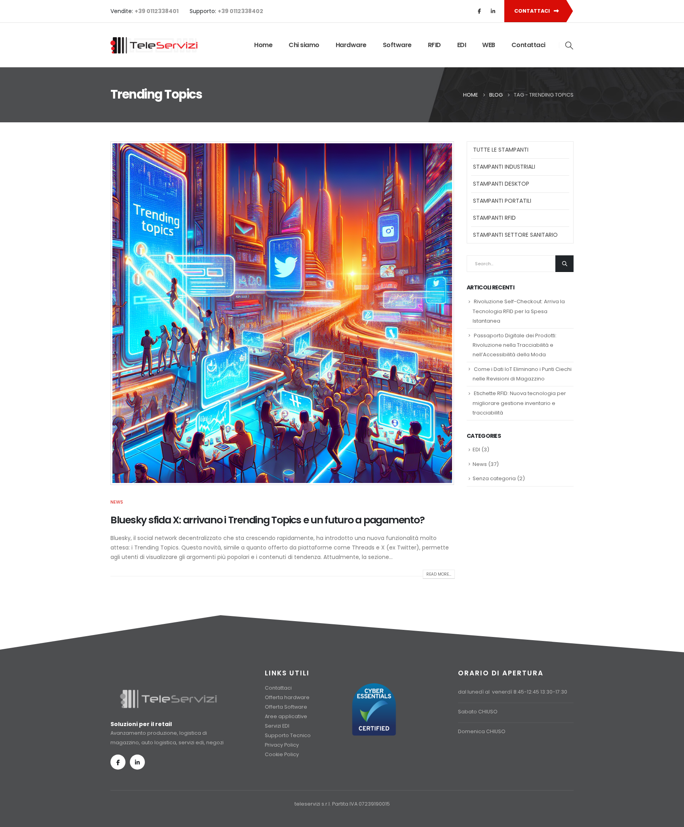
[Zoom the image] (168, 692)
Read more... (438, 574)
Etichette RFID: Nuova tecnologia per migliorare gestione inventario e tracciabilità (519, 403)
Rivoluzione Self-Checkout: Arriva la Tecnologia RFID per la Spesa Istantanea (519, 311)
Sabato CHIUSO (478, 711)
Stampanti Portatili (502, 201)
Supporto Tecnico (288, 735)
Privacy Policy (282, 744)
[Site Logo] (154, 45)
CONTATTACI (532, 11)
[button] (569, 45)
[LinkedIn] (492, 11)
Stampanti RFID (494, 218)
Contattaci (528, 44)
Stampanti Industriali (504, 167)
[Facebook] (479, 11)
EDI (461, 44)
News (116, 502)
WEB (488, 44)
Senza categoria (494, 478)
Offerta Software (286, 706)
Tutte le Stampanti (500, 150)
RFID (434, 44)
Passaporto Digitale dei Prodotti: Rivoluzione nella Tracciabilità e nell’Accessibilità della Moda (515, 345)
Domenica (471, 731)
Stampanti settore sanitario (515, 235)
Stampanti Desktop (501, 184)
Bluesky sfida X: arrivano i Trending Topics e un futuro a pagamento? (267, 520)
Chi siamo (304, 44)
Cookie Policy (282, 754)
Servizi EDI (277, 725)
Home (263, 44)
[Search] (564, 263)
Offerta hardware (287, 697)
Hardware (351, 44)
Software (397, 44)
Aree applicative (286, 716)
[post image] (282, 313)
